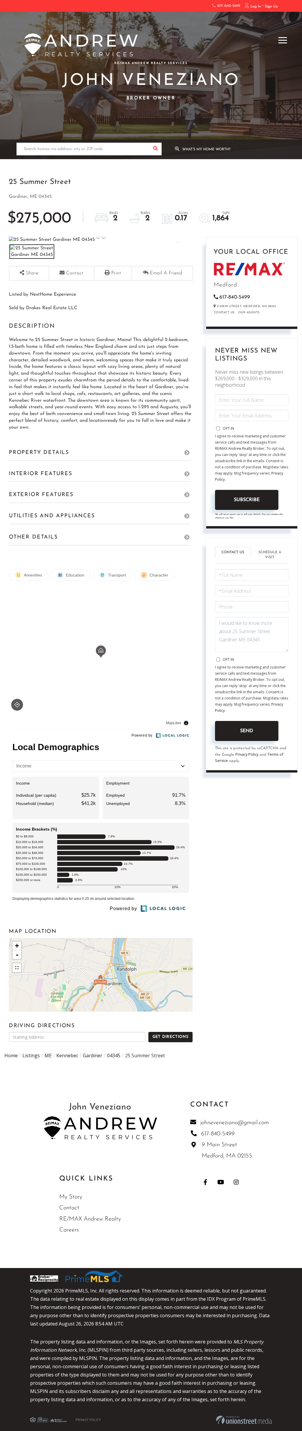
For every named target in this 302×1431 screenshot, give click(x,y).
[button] (155, 149)
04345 (113, 1055)
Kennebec (67, 1055)
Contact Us (224, 312)
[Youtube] (220, 1182)
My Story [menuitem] (70, 1197)
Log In (255, 6)
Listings (31, 1055)
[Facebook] (205, 1182)
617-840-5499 (228, 6)
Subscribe (247, 500)
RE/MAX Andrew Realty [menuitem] (90, 1219)
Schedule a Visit (269, 555)
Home (11, 1055)
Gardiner (92, 1055)
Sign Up (271, 6)
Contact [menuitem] (69, 1208)
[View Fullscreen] (16, 967)
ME (48, 1055)
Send (246, 731)
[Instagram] (236, 1182)
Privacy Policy (246, 754)
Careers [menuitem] (69, 1230)
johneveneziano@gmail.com (234, 1123)
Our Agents (249, 312)
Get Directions (170, 1037)
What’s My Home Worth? (206, 149)
